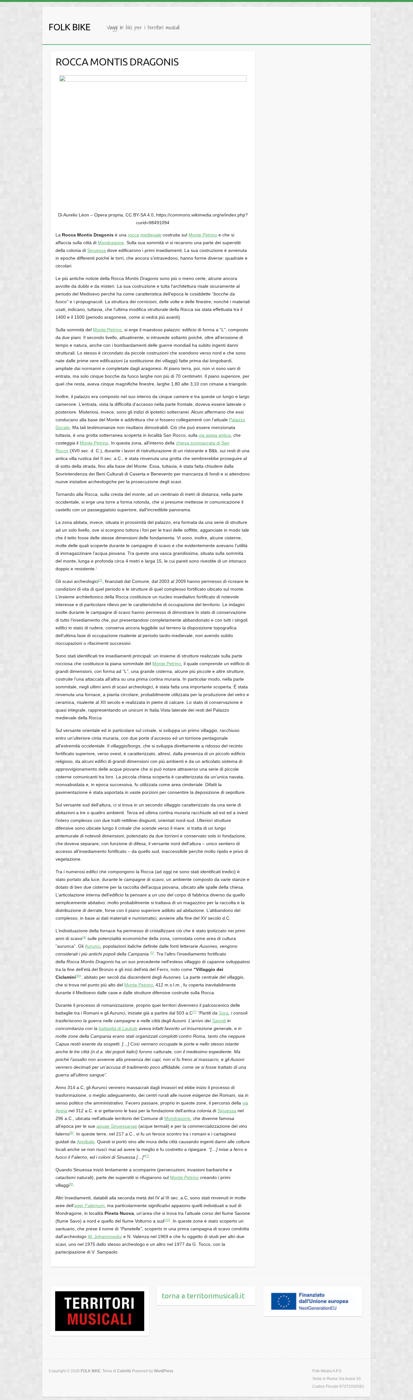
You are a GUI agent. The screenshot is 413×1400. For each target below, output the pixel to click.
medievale (150, 234)
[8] (72, 1133)
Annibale (86, 1141)
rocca (133, 234)
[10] (167, 1220)
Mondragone (111, 242)
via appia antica (215, 435)
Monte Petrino (202, 234)
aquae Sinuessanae (116, 1126)
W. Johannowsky (105, 1236)
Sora (223, 1012)
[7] (194, 1012)
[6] (78, 976)
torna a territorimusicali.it (203, 1296)
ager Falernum (89, 1205)
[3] (100, 580)
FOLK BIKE (70, 27)
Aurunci (92, 946)
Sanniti (219, 1020)
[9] (71, 1184)
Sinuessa (96, 250)
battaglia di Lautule (118, 1028)
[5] (152, 953)
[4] (84, 937)
